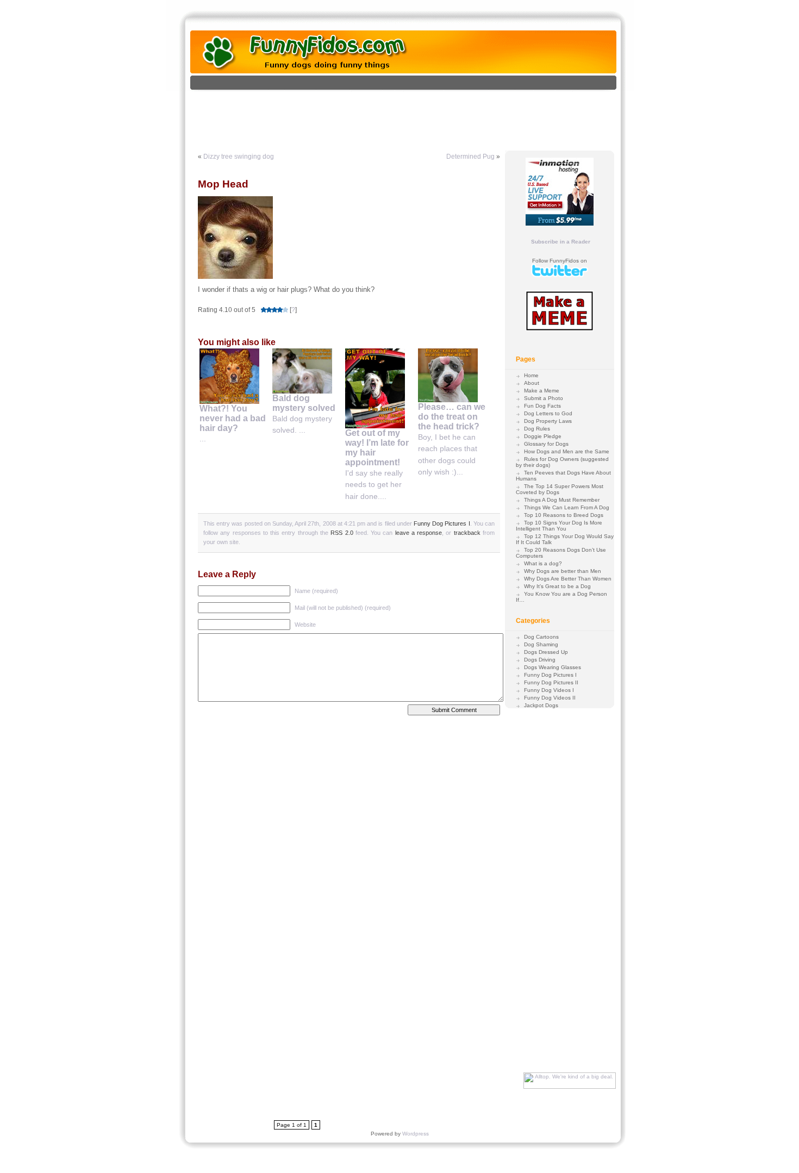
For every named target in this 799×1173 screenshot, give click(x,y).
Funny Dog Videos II (550, 698)
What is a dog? (543, 563)
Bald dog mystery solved (303, 403)
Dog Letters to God (548, 413)
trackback (467, 532)
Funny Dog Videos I (549, 690)
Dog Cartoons (541, 637)
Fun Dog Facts (542, 406)
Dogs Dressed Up (546, 652)
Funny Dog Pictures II (551, 682)
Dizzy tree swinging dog (238, 156)
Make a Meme (541, 391)
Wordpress (415, 1134)
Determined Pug (470, 156)
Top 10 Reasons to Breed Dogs (563, 515)
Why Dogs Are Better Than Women (567, 579)
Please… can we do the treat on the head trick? (451, 416)
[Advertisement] (415, 115)
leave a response (418, 532)
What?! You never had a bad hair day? (232, 418)
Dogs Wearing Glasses (552, 667)
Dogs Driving (539, 660)
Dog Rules (537, 429)
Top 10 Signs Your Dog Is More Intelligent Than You (559, 526)
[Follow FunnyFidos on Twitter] (559, 275)
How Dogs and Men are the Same (566, 451)
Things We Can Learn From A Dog (566, 507)
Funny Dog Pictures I (442, 523)
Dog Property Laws (548, 421)
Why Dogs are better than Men (562, 571)
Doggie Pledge (542, 436)
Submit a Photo (543, 398)
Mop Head (223, 184)
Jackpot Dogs (541, 705)
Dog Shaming (541, 644)
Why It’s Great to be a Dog (557, 586)
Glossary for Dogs (546, 444)
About (531, 383)
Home (531, 375)
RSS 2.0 (341, 532)
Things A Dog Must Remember (562, 500)
